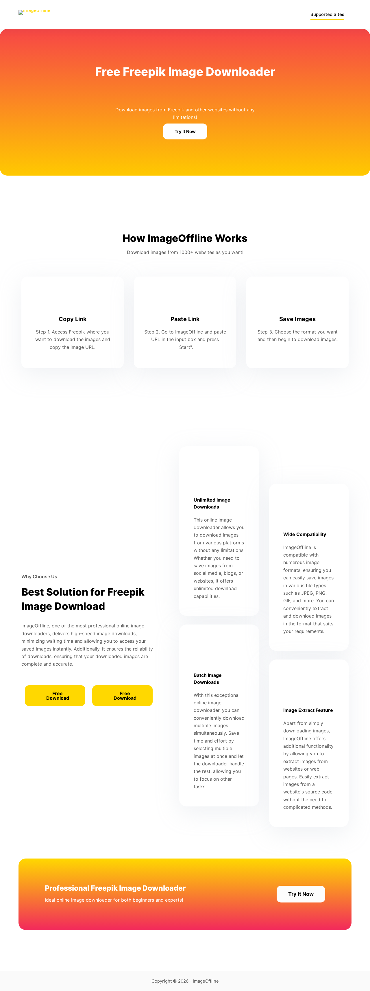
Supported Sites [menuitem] (327, 14)
